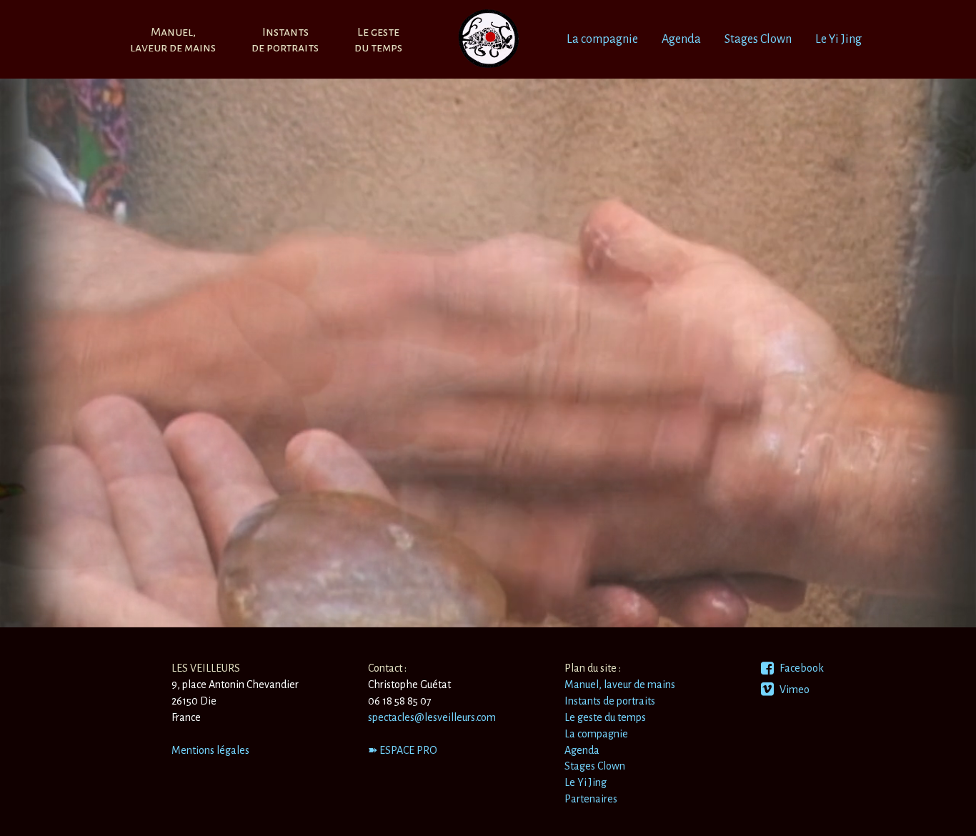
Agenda (681, 39)
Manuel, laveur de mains (619, 684)
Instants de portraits (609, 701)
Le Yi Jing (838, 39)
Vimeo (793, 689)
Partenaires (590, 799)
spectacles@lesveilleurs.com (432, 717)
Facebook (800, 668)
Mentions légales (210, 750)
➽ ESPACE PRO (402, 750)
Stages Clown (758, 39)
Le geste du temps (605, 717)
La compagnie (602, 39)
